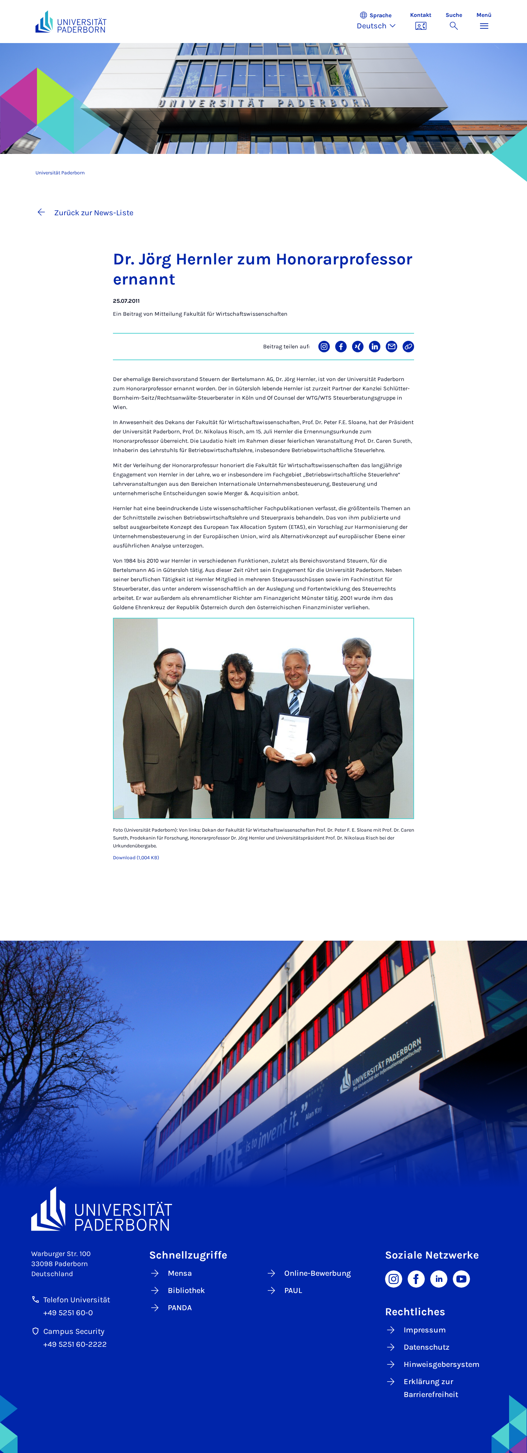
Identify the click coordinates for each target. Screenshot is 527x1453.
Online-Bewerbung (317, 1273)
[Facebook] (416, 1278)
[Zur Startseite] (70, 21)
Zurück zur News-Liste (93, 212)
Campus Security (73, 1331)
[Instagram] (393, 1278)
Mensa (180, 1273)
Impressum (425, 1330)
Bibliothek (186, 1290)
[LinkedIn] (438, 1278)
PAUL (293, 1290)
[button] (380, 21)
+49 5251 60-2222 (75, 1344)
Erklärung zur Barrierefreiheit (431, 1388)
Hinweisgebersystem (442, 1364)
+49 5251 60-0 (68, 1312)
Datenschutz (427, 1347)
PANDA (180, 1307)
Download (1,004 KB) (136, 858)
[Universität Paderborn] (263, 1208)
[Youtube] (461, 1278)
